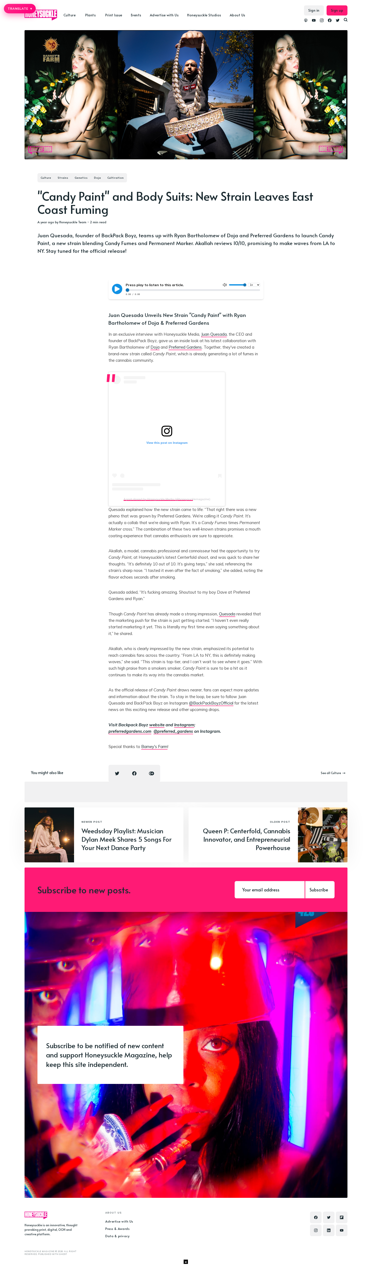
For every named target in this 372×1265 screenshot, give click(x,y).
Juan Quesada (214, 334)
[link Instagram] (322, 21)
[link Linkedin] (329, 1230)
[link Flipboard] (341, 1217)
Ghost (63, 1254)
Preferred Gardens (185, 347)
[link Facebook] (330, 21)
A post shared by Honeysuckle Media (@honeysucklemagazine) (167, 499)
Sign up (337, 10)
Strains (63, 178)
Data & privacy (117, 1236)
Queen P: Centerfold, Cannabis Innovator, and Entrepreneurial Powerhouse (246, 839)
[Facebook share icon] (134, 773)
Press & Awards (117, 1228)
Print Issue (113, 14)
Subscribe (319, 890)
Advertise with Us (164, 14)
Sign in (313, 10)
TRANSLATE (20, 9)
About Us (237, 14)
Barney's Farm (154, 746)
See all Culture (331, 773)
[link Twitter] (337, 21)
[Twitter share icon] (117, 773)
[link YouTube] (314, 21)
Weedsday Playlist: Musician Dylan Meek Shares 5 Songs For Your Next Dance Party (127, 839)
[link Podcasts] (306, 21)
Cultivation (115, 178)
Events (136, 14)
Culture (46, 178)
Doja (97, 178)
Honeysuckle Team (72, 222)
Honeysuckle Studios (204, 14)
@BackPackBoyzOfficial (211, 703)
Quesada (227, 613)
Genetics (81, 178)
